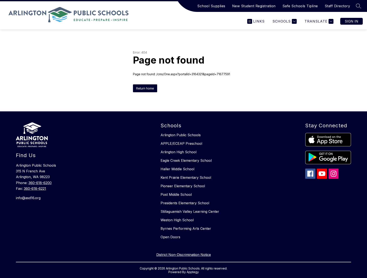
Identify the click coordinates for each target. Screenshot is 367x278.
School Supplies (211, 6)
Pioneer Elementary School (183, 186)
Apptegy (193, 272)
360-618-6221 (35, 188)
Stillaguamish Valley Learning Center (190, 211)
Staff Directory (337, 6)
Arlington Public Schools (181, 135)
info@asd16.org (28, 198)
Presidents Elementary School (185, 203)
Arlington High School (178, 152)
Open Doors (170, 237)
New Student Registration (254, 6)
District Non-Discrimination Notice (183, 254)
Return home (145, 88)
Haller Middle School (177, 169)
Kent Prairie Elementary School (186, 177)
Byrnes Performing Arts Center (186, 228)
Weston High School (177, 220)
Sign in (351, 21)
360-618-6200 (40, 183)
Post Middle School (176, 194)
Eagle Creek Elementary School (186, 160)
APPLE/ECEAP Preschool (181, 143)
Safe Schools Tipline (300, 6)
